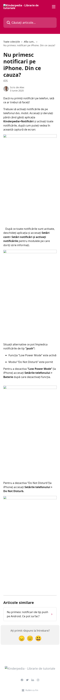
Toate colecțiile (11, 41)
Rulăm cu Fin (32, 690)
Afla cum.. (29, 41)
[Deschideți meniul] (54, 7)
